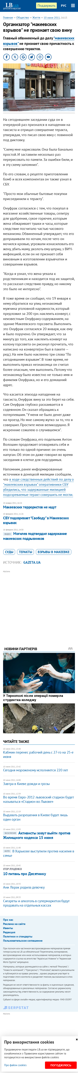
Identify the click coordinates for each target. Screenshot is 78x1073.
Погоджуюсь (60, 1065)
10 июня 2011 (52, 17)
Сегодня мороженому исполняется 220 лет (35, 770)
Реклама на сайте (14, 924)
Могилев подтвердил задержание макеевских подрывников (35, 536)
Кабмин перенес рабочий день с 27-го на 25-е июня (38, 754)
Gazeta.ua (32, 562)
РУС (63, 6)
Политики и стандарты (17, 936)
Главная (8, 17)
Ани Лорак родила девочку (23, 887)
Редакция (9, 932)
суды (9, 552)
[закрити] (77, 1039)
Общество (22, 17)
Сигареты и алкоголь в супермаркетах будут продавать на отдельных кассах (36, 903)
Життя (36, 17)
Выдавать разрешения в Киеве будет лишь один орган (35, 817)
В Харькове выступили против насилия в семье (38, 853)
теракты (25, 552)
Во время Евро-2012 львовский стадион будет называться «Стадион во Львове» (38, 799)
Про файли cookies (15, 1065)
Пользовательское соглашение (22, 940)
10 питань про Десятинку (24, 873)
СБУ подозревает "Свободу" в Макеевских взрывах (36, 520)
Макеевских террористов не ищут (29, 507)
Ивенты (8, 928)
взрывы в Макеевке (53, 552)
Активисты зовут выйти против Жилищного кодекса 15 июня (36, 835)
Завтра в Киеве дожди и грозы (26, 783)
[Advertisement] (39, 604)
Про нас (8, 919)
